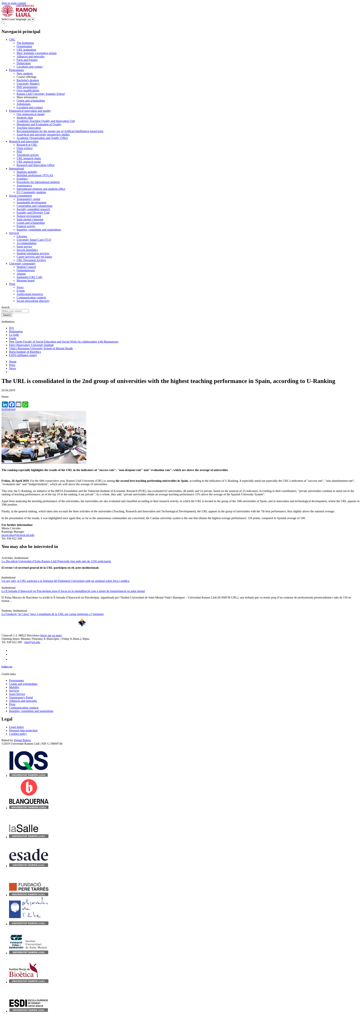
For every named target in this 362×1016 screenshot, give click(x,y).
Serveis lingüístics (27, 250)
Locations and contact (30, 66)
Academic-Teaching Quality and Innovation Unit (46, 121)
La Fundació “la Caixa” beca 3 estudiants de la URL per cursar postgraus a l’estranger (53, 614)
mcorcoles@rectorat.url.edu (18, 535)
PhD (19, 151)
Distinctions (24, 63)
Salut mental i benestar (30, 219)
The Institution (25, 43)
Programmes (16, 70)
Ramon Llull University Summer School (41, 93)
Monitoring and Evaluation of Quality (39, 124)
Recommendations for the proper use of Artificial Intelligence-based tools (60, 131)
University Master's (28, 83)
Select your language (14, 19)
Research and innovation (23, 141)
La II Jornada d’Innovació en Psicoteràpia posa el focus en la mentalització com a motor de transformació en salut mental (73, 591)
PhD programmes (27, 87)
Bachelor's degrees (28, 80)
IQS (11, 328)
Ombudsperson (26, 270)
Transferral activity (28, 155)
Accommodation (26, 243)
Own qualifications (28, 90)
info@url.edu (32, 642)
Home (12, 361)
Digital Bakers (22, 740)
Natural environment (29, 216)
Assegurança (24, 185)
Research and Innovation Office (35, 165)
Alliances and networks (30, 56)
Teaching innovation (29, 127)
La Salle (14, 334)
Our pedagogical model (30, 114)
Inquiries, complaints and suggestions (39, 229)
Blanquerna (16, 331)
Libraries (22, 236)
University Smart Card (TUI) (34, 239)
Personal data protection (23, 730)
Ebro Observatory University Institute (31, 345)
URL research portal (29, 161)
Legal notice (16, 727)
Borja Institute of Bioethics (25, 351)
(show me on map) (51, 635)
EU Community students (31, 192)
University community (22, 263)
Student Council (26, 267)
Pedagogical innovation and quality (30, 110)
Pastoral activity (26, 226)
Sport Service (17, 694)
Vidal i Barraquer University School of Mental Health (41, 348)
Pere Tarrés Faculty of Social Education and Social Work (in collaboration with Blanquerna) (63, 341)
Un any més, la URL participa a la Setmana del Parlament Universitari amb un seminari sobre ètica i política (65, 580)
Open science (25, 148)
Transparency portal (28, 199)
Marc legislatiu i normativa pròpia (37, 53)
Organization (24, 46)
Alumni (21, 273)
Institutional (8, 409)
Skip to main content (14, 3)
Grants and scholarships (31, 100)
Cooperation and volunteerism (34, 205)
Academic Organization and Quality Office (42, 138)
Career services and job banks (34, 256)
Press (12, 283)
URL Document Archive (31, 260)
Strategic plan (25, 117)
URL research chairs (29, 158)
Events (21, 290)
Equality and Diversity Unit (33, 212)
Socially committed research (33, 209)
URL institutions (26, 49)
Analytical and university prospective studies (43, 134)
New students (25, 73)
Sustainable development (31, 202)
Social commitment (20, 195)
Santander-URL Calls (29, 277)
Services (14, 233)
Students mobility (27, 171)
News (20, 287)
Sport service (24, 246)
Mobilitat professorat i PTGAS (35, 175)
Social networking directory (33, 300)
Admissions (24, 104)
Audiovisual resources (30, 294)
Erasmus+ (22, 178)
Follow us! (7, 666)
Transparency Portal (21, 697)
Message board (26, 280)
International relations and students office (41, 188)
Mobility (14, 687)
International (16, 168)
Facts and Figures (27, 59)
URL (12, 39)
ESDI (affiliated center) (23, 355)
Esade (12, 338)
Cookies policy (18, 733)
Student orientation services (33, 253)
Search (6, 307)
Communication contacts (31, 297)
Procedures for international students (38, 182)
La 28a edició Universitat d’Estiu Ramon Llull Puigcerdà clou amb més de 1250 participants (56, 561)
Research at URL (27, 144)
